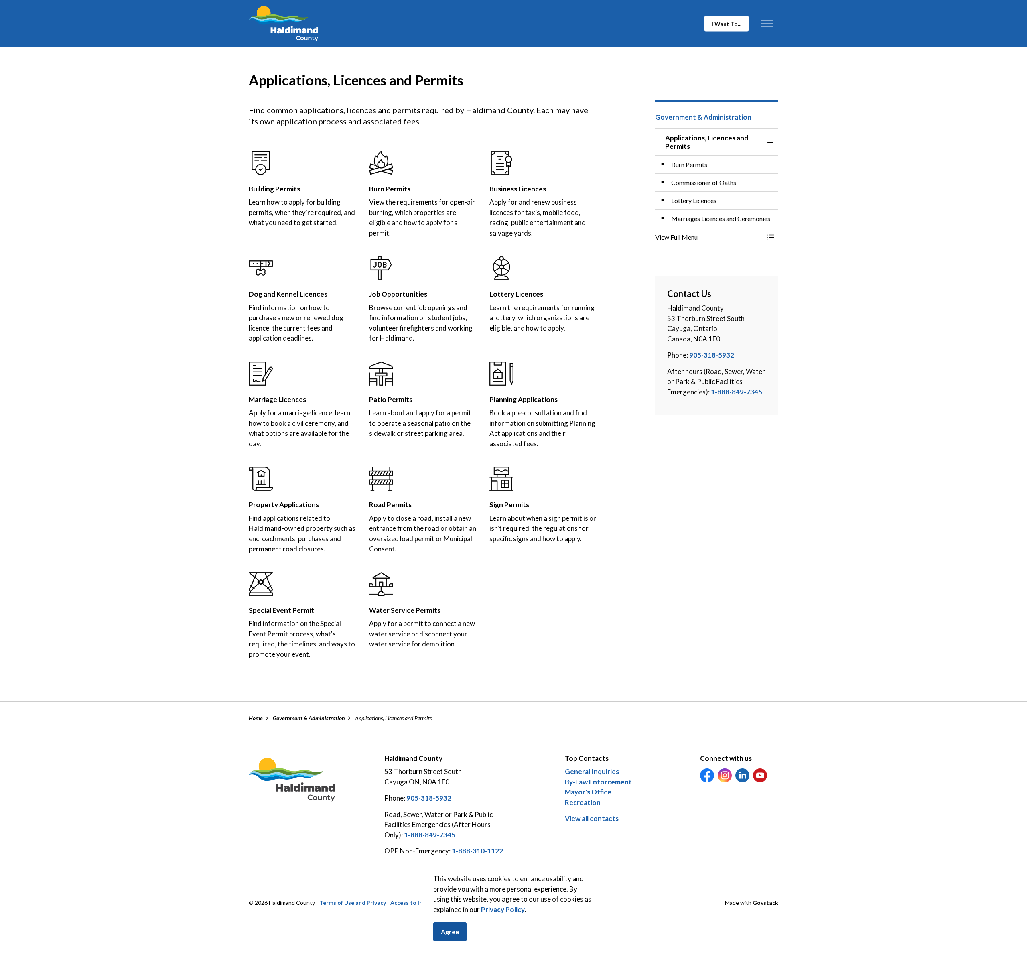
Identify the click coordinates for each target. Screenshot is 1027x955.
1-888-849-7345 (736, 392)
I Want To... (726, 23)
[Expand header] (766, 23)
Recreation (583, 802)
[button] (709, 237)
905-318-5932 (711, 355)
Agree (450, 931)
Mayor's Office (588, 792)
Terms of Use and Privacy (352, 902)
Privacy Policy (503, 909)
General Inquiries (592, 771)
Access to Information (420, 902)
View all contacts (592, 818)
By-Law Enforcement (598, 782)
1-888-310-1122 (477, 851)
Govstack (765, 902)
